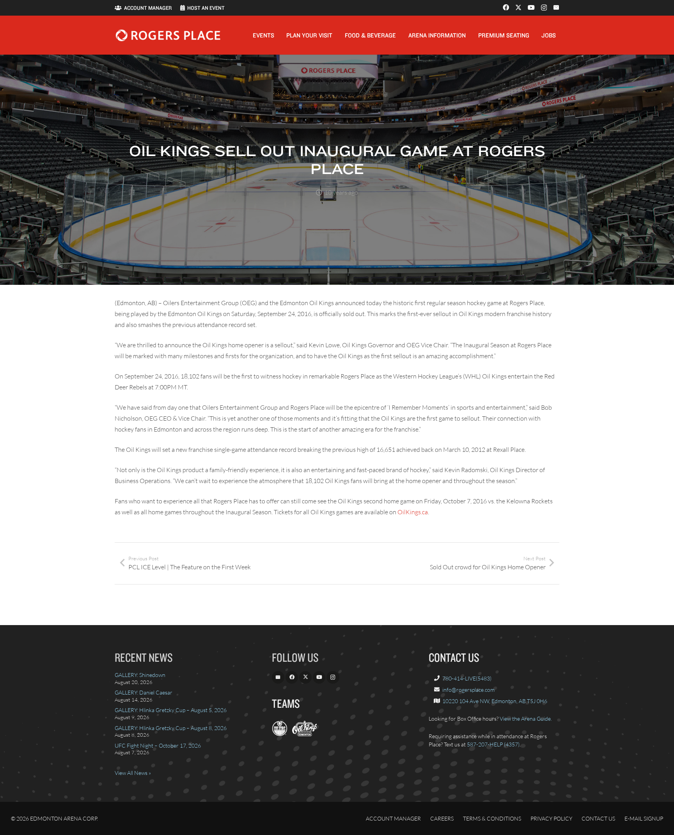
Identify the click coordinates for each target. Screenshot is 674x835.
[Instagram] (544, 7)
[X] (518, 7)
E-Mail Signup (643, 818)
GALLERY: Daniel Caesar (143, 692)
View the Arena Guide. (526, 718)
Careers (442, 818)
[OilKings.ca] (304, 734)
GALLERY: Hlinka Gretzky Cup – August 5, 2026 (171, 710)
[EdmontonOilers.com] (279, 734)
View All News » (133, 772)
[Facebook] (506, 7)
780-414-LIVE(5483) (466, 678)
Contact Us (598, 818)
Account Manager (393, 818)
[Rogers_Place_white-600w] (168, 35)
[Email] (556, 7)
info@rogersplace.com (468, 689)
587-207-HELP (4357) (493, 744)
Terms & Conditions (492, 818)
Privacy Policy (551, 818)
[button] (279, 35)
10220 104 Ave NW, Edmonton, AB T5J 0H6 (494, 701)
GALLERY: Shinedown (140, 675)
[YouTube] (531, 7)
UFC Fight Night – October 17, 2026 (158, 745)
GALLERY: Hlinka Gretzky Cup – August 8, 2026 (171, 728)
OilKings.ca (412, 512)
